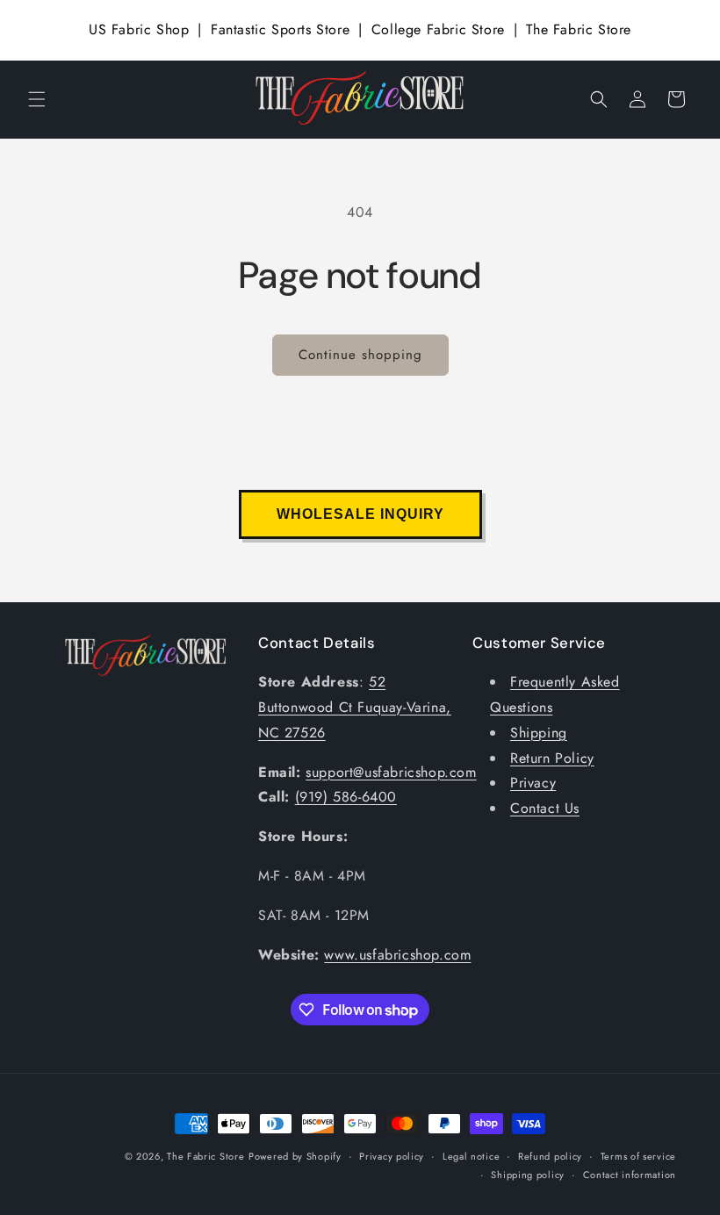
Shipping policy (528, 1175)
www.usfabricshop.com (397, 955)
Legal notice (471, 1156)
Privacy (533, 783)
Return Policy (552, 758)
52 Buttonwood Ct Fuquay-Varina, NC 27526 (354, 707)
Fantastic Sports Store (280, 29)
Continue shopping (360, 354)
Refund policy (550, 1156)
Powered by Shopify (295, 1156)
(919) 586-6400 (346, 797)
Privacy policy (391, 1156)
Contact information (629, 1175)
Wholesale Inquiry (360, 514)
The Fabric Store (578, 29)
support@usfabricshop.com (391, 772)
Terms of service (638, 1156)
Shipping (538, 733)
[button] (37, 99)
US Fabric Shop (139, 29)
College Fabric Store (438, 29)
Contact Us (545, 808)
